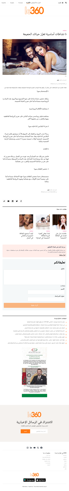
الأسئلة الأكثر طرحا (46, 457)
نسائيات (64, 30)
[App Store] (41, 480)
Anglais (12, 2)
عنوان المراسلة (59, 296)
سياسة (64, 455)
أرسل (25, 431)
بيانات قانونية (47, 461)
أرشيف (48, 465)
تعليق (62, 268)
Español (4, 2)
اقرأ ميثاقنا (62, 255)
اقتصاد (65, 457)
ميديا (65, 463)
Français (20, 2)
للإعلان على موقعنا (46, 459)
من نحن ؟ (48, 455)
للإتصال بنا (48, 463)
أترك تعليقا (34, 305)
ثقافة (65, 461)
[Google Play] (29, 480)
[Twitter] (38, 448)
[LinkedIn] (31, 448)
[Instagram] (28, 448)
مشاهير (64, 466)
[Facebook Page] (41, 448)
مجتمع (65, 459)
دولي (65, 468)
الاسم (62, 289)
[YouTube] (34, 448)
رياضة (65, 465)
